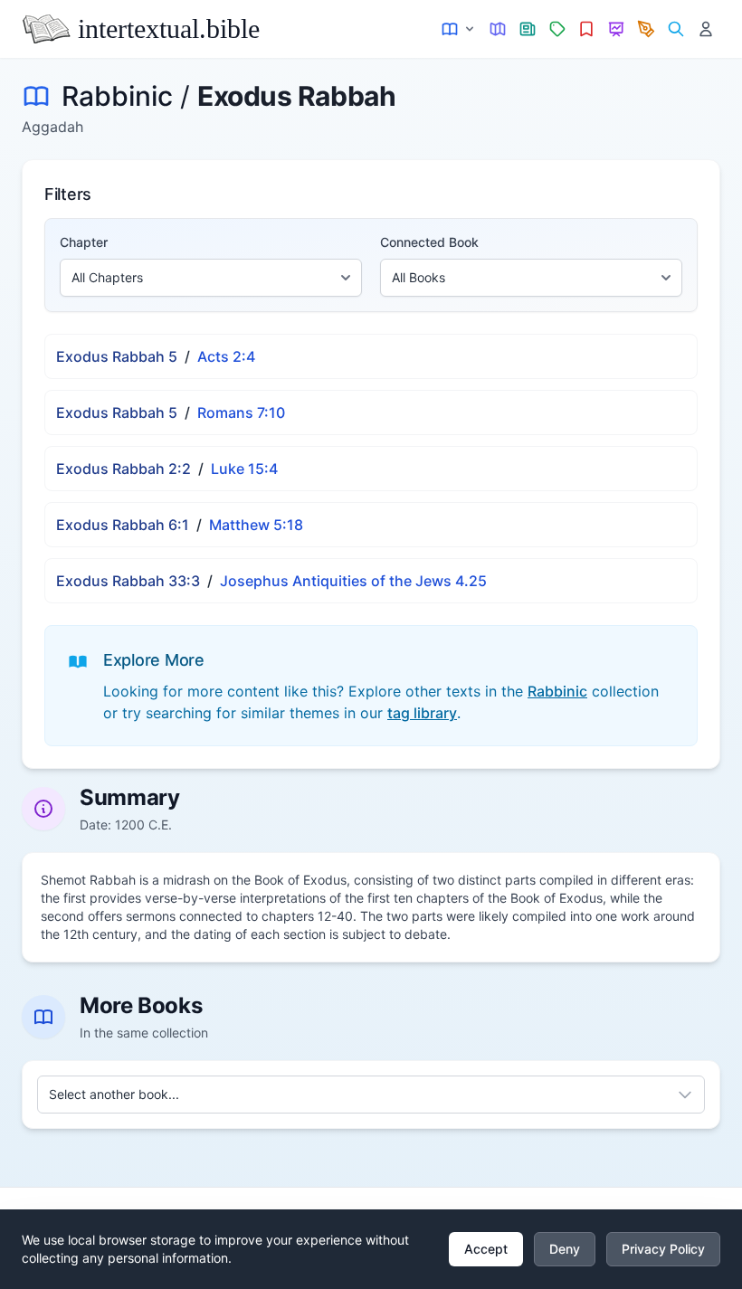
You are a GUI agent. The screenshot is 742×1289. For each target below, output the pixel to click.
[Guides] (498, 29)
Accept (486, 1248)
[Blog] (646, 29)
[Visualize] (617, 29)
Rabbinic (117, 96)
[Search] (675, 29)
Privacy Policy (663, 1248)
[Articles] (528, 29)
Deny (564, 1248)
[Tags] (557, 29)
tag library (422, 713)
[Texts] (459, 29)
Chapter (84, 242)
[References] (587, 29)
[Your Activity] (705, 29)
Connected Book (429, 242)
